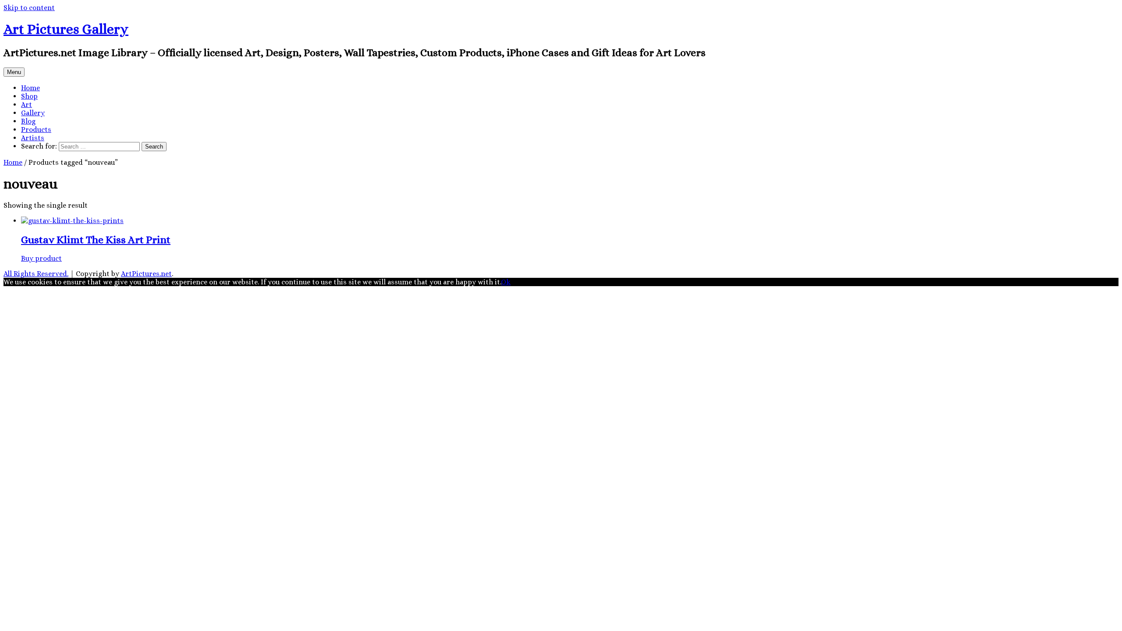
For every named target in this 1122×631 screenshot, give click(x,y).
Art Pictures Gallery (66, 29)
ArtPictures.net (146, 273)
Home (30, 88)
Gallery (33, 113)
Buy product (41, 258)
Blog (28, 121)
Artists (32, 138)
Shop (29, 96)
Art (26, 104)
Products (36, 129)
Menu (14, 72)
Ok (506, 282)
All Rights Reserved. (36, 273)
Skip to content (29, 8)
